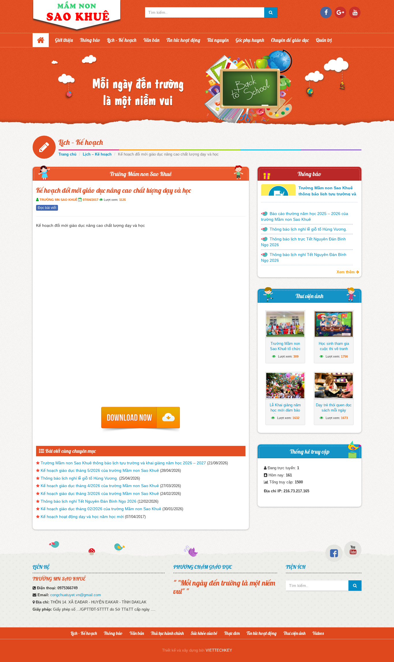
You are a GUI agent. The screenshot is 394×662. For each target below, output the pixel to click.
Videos (318, 633)
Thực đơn (232, 633)
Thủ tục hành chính (167, 633)
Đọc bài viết (47, 208)
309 (296, 356)
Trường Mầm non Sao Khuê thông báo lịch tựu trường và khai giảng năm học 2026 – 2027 (123, 463)
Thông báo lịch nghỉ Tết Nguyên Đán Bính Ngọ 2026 (88, 501)
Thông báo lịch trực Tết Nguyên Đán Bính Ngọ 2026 (303, 242)
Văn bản (151, 40)
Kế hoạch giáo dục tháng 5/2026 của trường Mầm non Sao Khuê (100, 470)
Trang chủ (67, 154)
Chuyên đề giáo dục (290, 40)
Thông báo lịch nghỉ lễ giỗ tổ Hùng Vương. (79, 478)
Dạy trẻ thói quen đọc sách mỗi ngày (334, 407)
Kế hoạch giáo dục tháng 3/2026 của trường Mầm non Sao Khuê (100, 493)
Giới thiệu (64, 40)
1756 (344, 356)
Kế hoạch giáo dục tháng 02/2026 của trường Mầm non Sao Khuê (101, 508)
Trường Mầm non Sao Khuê (141, 173)
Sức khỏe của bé (204, 633)
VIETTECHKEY (219, 650)
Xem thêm (346, 272)
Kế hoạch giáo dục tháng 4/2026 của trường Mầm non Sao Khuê (100, 485)
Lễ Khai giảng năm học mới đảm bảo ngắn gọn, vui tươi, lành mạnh (285, 413)
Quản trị (324, 40)
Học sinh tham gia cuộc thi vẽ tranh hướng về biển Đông (334, 348)
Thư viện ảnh (309, 296)
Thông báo (90, 40)
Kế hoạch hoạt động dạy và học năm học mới (82, 516)
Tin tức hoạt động (183, 40)
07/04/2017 (90, 199)
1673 (344, 418)
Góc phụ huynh (250, 40)
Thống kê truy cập (309, 451)
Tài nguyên (218, 40)
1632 (295, 418)
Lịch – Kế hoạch (121, 40)
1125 (122, 199)
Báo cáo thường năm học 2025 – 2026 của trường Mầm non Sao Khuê (304, 216)
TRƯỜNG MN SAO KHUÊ (58, 199)
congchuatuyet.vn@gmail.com (75, 595)
